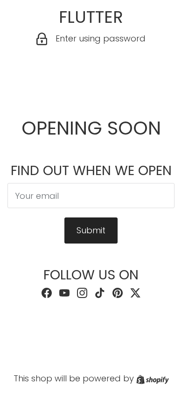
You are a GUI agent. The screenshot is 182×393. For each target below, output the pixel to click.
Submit (91, 230)
